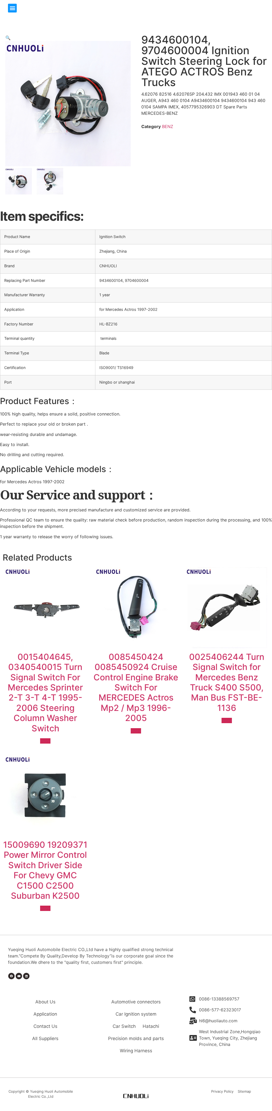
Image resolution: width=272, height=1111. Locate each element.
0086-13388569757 (219, 999)
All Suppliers (45, 1038)
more (45, 741)
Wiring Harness (136, 1050)
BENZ (167, 126)
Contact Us (45, 1026)
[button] (12, 8)
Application (45, 1014)
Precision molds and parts (136, 1038)
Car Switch (124, 1026)
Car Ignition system (136, 1014)
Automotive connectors (136, 1001)
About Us (45, 1001)
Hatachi (151, 1026)
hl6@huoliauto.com (218, 1020)
